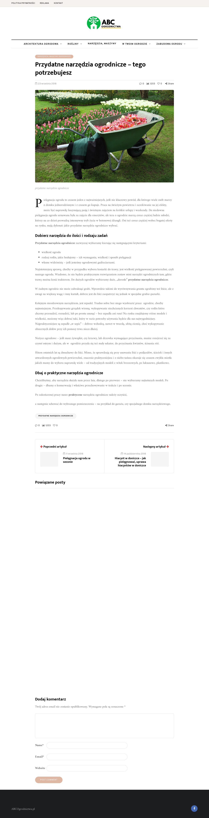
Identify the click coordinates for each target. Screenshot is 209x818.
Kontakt (58, 3)
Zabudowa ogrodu (169, 44)
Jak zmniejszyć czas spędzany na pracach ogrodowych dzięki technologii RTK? (126, 519)
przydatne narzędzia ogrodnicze (55, 416)
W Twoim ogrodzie (134, 44)
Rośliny (73, 44)
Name (39, 745)
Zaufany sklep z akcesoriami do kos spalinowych (122, 578)
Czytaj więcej (105, 546)
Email (39, 756)
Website (40, 768)
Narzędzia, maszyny (102, 43)
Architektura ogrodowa (41, 44)
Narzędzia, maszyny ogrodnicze (54, 56)
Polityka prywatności (23, 3)
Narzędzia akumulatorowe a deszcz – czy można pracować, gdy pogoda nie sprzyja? (132, 636)
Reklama (44, 3)
